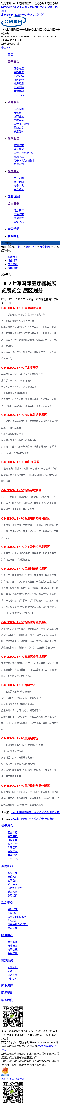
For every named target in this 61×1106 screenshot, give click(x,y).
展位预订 (19, 112)
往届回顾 (19, 87)
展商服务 (13, 102)
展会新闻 (19, 178)
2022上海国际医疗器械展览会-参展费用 (33, 818)
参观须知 (19, 164)
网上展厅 (7, 985)
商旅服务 (7, 960)
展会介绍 (19, 68)
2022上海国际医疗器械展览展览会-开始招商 (35, 812)
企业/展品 (14, 196)
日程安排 (19, 76)
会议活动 (13, 228)
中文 (3, 47)
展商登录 (8, 14)
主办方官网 (10, 7)
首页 (10, 54)
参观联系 (19, 156)
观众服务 (13, 138)
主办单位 (19, 72)
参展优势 (19, 131)
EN (8, 47)
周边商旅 (19, 218)
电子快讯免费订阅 (24, 160)
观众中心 (7, 902)
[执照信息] (5, 1075)
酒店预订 (19, 210)
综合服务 (13, 203)
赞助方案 (19, 127)
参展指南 (19, 109)
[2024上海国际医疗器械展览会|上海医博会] (13, 26)
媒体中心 (13, 171)
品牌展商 (19, 120)
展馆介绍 (19, 91)
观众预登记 (7, 1079)
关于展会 (13, 61)
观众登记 (19, 149)
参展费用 (19, 83)
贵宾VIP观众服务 (23, 153)
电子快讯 (19, 185)
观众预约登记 (24, 14)
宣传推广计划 (21, 124)
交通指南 (19, 214)
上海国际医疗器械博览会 (33, 7)
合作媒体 (19, 189)
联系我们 (40, 14)
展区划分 (19, 80)
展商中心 (7, 866)
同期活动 (7, 992)
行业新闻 (19, 182)
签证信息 (19, 222)
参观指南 (19, 145)
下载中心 (19, 95)
